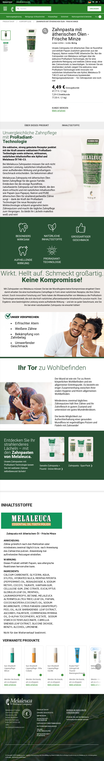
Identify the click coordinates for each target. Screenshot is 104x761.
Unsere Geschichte (23, 2)
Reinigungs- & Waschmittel (35, 17)
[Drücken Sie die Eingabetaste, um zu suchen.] (18, 8)
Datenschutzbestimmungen (45, 723)
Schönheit (64, 17)
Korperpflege (25, 22)
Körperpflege (52, 17)
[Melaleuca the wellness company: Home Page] (12, 9)
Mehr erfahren (58, 110)
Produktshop (7, 2)
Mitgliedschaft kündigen (43, 734)
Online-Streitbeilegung (44, 730)
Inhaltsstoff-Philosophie (42, 719)
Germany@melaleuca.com (14, 727)
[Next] (100, 16)
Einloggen (94, 9)
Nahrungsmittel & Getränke (82, 17)
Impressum (41, 716)
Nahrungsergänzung (14, 17)
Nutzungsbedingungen (45, 726)
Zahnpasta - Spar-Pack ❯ (80, 465)
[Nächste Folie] (98, 667)
